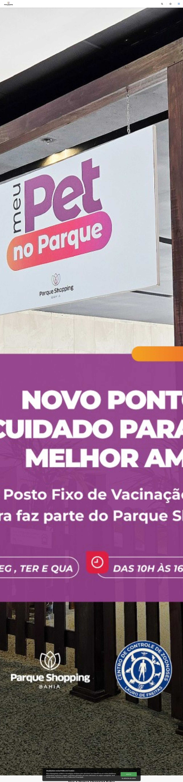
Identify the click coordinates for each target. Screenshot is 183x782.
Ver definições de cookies (129, 778)
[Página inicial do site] (8, 3)
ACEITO (128, 774)
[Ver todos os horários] (170, 4)
